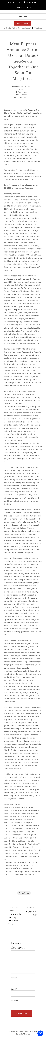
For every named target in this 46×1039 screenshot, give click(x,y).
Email (14, 989)
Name (14, 978)
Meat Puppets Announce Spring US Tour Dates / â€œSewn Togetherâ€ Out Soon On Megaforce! (23, 61)
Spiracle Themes (23, 1034)
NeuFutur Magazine (20, 1031)
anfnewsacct (21, 95)
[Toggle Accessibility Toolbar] (40, 1033)
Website (14, 1000)
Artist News (24, 893)
